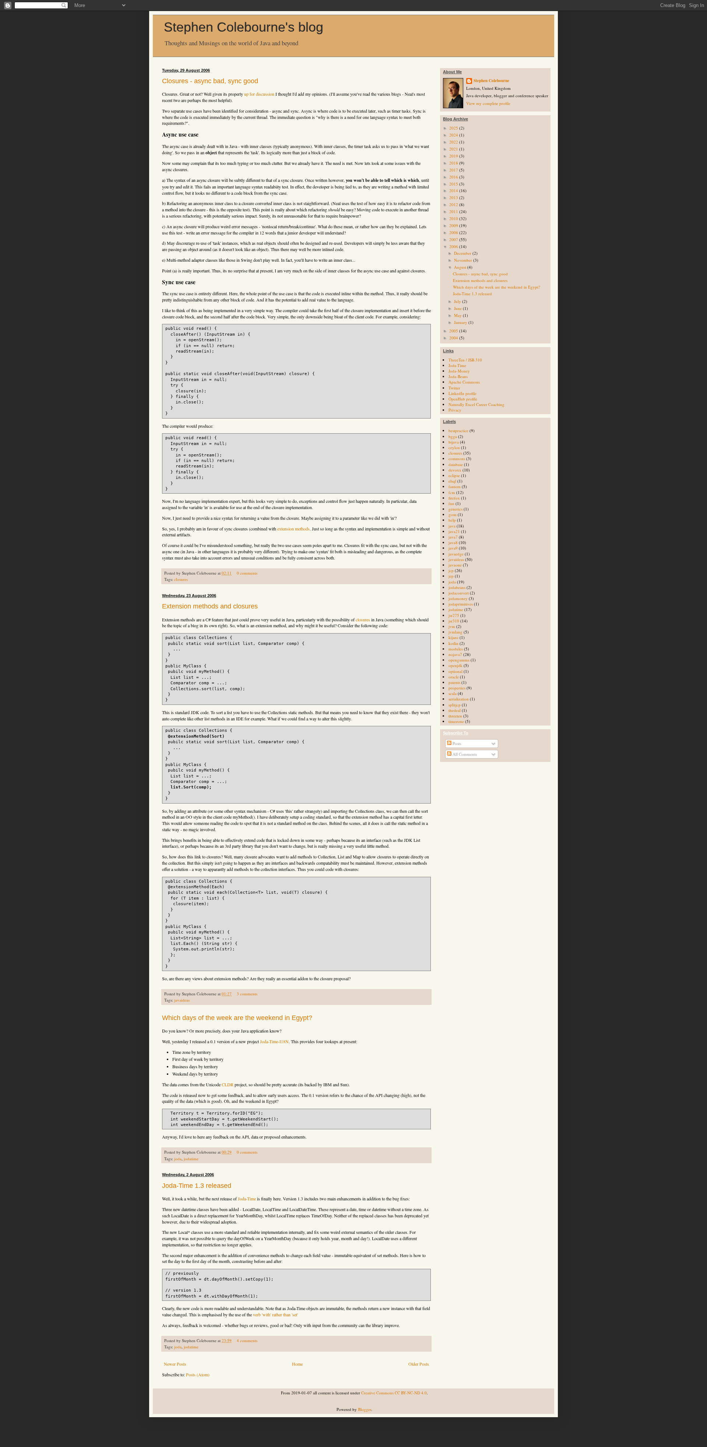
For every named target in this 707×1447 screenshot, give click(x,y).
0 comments (247, 573)
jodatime (191, 1158)
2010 (454, 218)
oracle (454, 677)
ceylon (454, 447)
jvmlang (455, 632)
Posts (456, 743)
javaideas (182, 1000)
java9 (453, 548)
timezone (456, 721)
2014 (454, 190)
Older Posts (418, 1364)
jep (451, 576)
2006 (454, 246)
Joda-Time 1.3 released (196, 1185)
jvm (452, 626)
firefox (454, 498)
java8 (453, 542)
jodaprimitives (461, 604)
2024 (454, 135)
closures (181, 579)
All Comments (464, 754)
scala (453, 693)
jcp (451, 570)
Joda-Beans (458, 376)
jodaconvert (459, 593)
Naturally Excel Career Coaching (476, 404)
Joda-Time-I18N (274, 1041)
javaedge (456, 554)
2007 (454, 239)
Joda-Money (459, 371)
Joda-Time (247, 1198)
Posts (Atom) (198, 1374)
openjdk (455, 665)
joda (178, 1158)
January (461, 322)
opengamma (459, 660)
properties (457, 688)
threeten (455, 716)
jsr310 (454, 621)
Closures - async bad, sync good (210, 81)
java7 (453, 537)
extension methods (293, 529)
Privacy (455, 410)
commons (457, 458)
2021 (454, 149)
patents (454, 682)
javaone (455, 565)
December (463, 253)
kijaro (453, 637)
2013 (454, 197)
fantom (455, 486)
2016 (454, 177)
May (458, 315)
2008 (454, 232)
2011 (454, 211)
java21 (454, 531)
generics (455, 509)
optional (455, 671)
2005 (454, 330)
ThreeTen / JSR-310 (465, 360)
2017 (454, 170)
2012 (454, 204)
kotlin (453, 643)
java (452, 526)
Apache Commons (464, 382)
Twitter (454, 388)
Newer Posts (175, 1364)
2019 (454, 156)
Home (297, 1364)
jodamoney (458, 598)
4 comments (247, 1340)
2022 (454, 142)
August (460, 267)
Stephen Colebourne (491, 81)
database (456, 464)
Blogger (364, 1409)
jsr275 (454, 615)
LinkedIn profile (462, 393)
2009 (454, 225)
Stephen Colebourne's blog (243, 27)
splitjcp (455, 704)
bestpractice (458, 430)
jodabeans (457, 587)
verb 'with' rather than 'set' (275, 1314)
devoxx (455, 470)
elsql (452, 481)
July (458, 301)
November (463, 260)
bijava (454, 442)
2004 (454, 337)
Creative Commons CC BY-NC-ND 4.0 (394, 1392)
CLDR (227, 1084)
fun (451, 503)
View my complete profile (488, 103)
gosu (453, 514)
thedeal (455, 710)
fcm (452, 492)
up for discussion (259, 94)
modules (456, 649)
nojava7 (455, 654)
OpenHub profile (463, 399)
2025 (454, 128)
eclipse (454, 475)
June (458, 308)
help (452, 520)
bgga (453, 436)
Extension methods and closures (210, 606)
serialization (459, 699)
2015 (454, 184)
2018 (454, 163)
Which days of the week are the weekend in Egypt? (237, 1017)
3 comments (247, 993)
